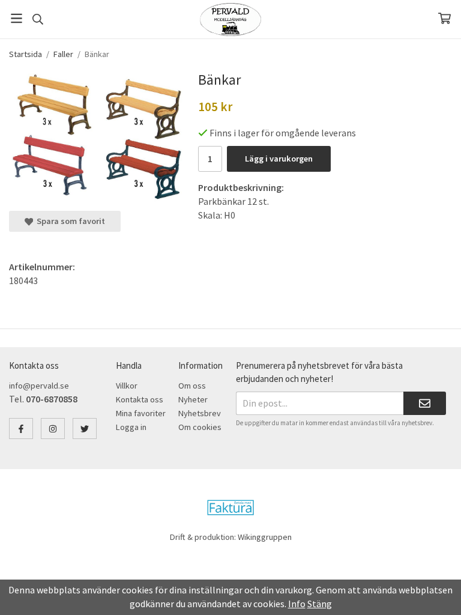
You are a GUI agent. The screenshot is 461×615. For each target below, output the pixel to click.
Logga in (131, 427)
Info (297, 604)
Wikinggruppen (265, 537)
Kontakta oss (139, 399)
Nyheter (193, 399)
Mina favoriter (141, 413)
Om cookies (199, 427)
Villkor (126, 385)
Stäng (319, 604)
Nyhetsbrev (199, 413)
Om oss (192, 385)
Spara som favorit (69, 221)
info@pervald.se (39, 385)
